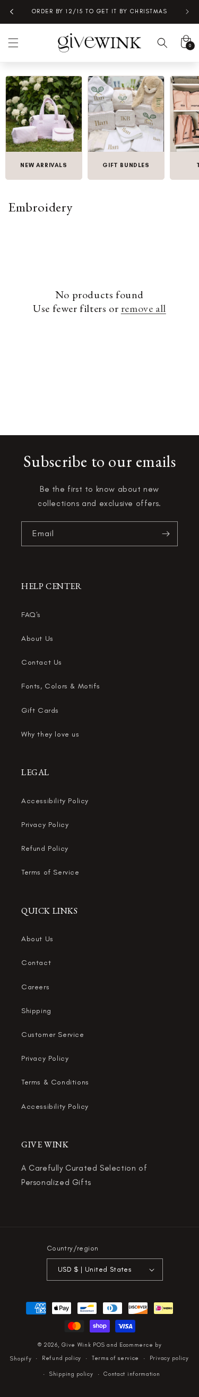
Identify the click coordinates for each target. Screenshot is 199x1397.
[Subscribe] (165, 533)
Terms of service (115, 1358)
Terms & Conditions (55, 1082)
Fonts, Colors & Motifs (60, 686)
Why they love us (50, 734)
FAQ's (31, 614)
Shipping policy (71, 1374)
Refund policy (61, 1358)
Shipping (36, 1010)
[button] (13, 42)
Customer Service (52, 1034)
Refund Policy (44, 848)
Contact (36, 962)
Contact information (131, 1374)
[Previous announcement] (11, 11)
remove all (143, 308)
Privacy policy (169, 1358)
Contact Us (41, 662)
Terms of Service (50, 872)
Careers (35, 986)
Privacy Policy (44, 824)
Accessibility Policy (55, 800)
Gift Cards (40, 710)
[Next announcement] (187, 11)
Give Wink (76, 1344)
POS (99, 1344)
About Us (37, 638)
